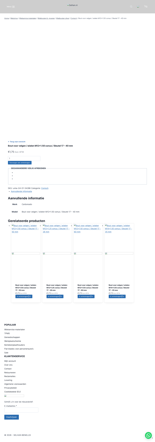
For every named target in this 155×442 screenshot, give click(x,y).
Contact (7, 369)
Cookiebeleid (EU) (12, 392)
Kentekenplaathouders (14, 345)
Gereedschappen (12, 337)
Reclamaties (9, 376)
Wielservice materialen (14, 329)
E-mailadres (10, 406)
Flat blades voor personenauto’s (18, 349)
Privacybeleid (10, 388)
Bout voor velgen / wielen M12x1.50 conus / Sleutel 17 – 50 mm (25, 287)
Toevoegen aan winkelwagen (19, 163)
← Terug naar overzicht (16, 142)
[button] (148, 435)
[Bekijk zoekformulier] (131, 7)
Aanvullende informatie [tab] (21, 191)
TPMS (7, 333)
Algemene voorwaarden (15, 384)
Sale (6, 353)
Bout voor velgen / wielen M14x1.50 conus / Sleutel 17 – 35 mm (119, 287)
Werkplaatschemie (12, 341)
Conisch (44, 188)
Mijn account (10, 361)
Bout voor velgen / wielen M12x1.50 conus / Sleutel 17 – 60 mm (88, 287)
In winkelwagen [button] (22, 296)
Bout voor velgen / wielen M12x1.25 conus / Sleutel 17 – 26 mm (57, 287)
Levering (8, 380)
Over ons (8, 365)
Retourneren (10, 372)
